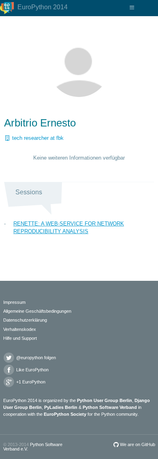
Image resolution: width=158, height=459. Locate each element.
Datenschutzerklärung (25, 320)
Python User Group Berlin (104, 400)
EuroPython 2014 (42, 7)
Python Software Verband (110, 407)
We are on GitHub (137, 444)
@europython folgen (35, 357)
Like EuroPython (32, 369)
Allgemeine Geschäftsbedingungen (37, 311)
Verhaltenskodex (19, 329)
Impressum (14, 302)
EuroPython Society (65, 414)
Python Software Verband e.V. (32, 446)
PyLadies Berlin (60, 407)
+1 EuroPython (30, 381)
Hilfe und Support (20, 338)
